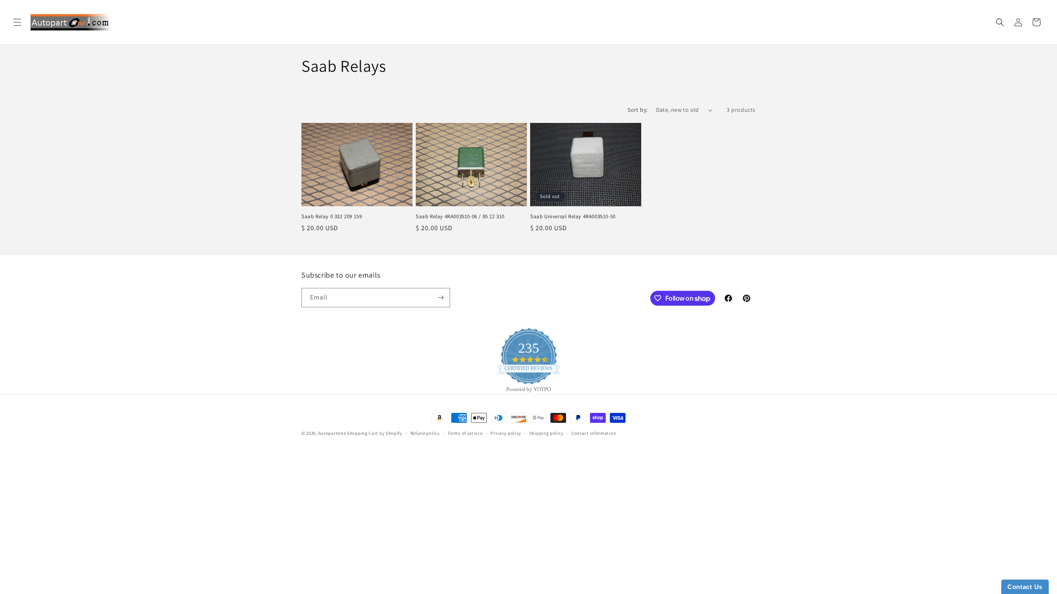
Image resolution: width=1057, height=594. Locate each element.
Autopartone (332, 433)
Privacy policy (506, 433)
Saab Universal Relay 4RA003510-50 (573, 216)
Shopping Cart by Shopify (374, 433)
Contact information (593, 433)
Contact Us (1025, 586)
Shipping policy (546, 433)
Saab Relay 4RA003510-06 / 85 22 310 (460, 216)
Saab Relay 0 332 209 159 (331, 216)
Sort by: (637, 109)
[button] (17, 22)
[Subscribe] (440, 297)
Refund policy (425, 433)
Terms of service (465, 433)
